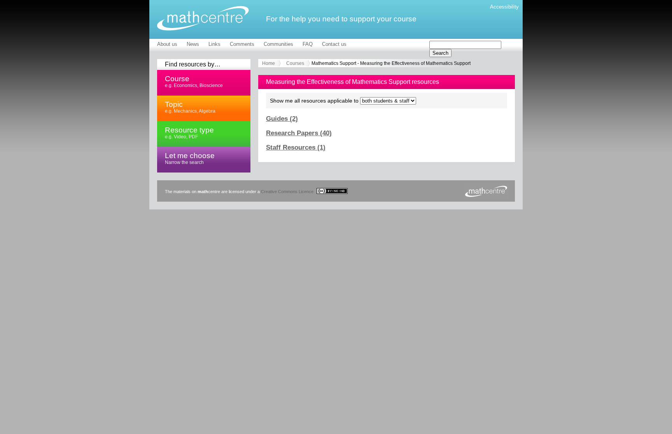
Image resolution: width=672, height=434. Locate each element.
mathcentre (203, 18)
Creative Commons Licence (288, 191)
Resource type (189, 132)
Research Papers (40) (299, 133)
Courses (295, 63)
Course (194, 81)
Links (214, 44)
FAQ (308, 44)
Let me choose (190, 158)
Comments (242, 44)
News (193, 44)
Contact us (334, 44)
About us (167, 44)
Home (268, 63)
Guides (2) (282, 118)
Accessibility (504, 7)
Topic (190, 106)
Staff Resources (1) (296, 147)
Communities (278, 44)
